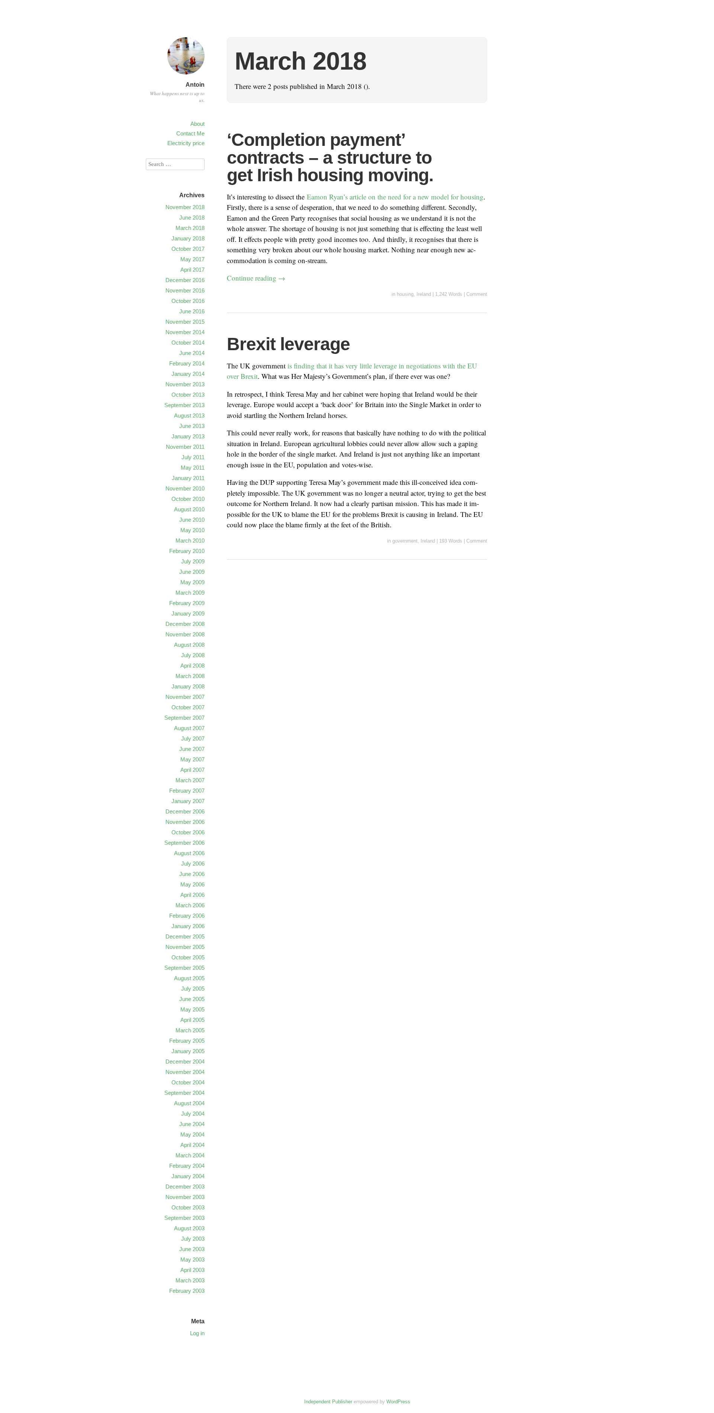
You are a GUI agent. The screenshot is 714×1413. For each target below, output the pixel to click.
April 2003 (192, 1270)
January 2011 (188, 478)
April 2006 (192, 895)
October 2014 (188, 342)
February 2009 (187, 603)
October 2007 (188, 707)
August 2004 (189, 1103)
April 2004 (192, 1145)
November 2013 (185, 384)
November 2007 (185, 697)
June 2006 (192, 874)
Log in (197, 1333)
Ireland (423, 294)
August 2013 (189, 415)
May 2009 (192, 582)
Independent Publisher (328, 1401)
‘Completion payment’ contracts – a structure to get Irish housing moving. (330, 157)
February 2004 (187, 1166)
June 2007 (192, 749)
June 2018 (192, 217)
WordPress (398, 1401)
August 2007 (189, 728)
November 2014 (185, 332)
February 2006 (187, 915)
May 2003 (192, 1259)
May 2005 (192, 1009)
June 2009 (192, 572)
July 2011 (193, 457)
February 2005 (187, 1041)
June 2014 (192, 353)
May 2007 (192, 759)
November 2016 (185, 290)
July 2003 (193, 1238)
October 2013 (188, 394)
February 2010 (187, 551)
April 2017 (192, 269)
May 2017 (192, 259)
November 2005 (185, 947)
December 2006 (185, 811)
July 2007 (193, 738)
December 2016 (185, 280)
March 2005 (190, 1030)
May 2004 (192, 1134)
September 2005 (184, 968)
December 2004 (185, 1061)
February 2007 (187, 790)
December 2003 (185, 1186)
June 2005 (192, 999)
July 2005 (193, 988)
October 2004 (188, 1082)
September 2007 (184, 718)
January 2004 (188, 1176)
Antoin (195, 84)
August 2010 (189, 509)
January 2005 (188, 1051)
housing (405, 294)
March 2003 (190, 1280)
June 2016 (192, 311)
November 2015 (185, 322)
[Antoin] (186, 75)
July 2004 (193, 1113)
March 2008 (190, 676)
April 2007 (192, 770)
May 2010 (192, 530)
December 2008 (185, 624)
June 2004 (192, 1124)
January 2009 (188, 613)
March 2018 (190, 228)
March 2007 (190, 780)
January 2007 (188, 801)
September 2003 (184, 1218)
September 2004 (184, 1093)
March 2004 (190, 1155)
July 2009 (193, 561)
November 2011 (185, 447)
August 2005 (189, 978)
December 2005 (185, 936)
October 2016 (188, 301)
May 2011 (193, 467)
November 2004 (185, 1072)
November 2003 (185, 1197)
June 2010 (192, 520)
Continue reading (256, 277)
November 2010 (185, 488)
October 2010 (188, 499)
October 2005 (188, 957)
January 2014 (188, 374)
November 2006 (185, 822)
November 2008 (185, 634)
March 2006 (190, 905)
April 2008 (192, 665)
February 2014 (187, 363)
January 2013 (188, 436)
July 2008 (193, 655)
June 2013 (192, 426)
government (405, 541)
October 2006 (188, 832)
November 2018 (185, 207)
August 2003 (189, 1228)
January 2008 (188, 686)
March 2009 (190, 592)
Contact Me (190, 133)
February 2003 (187, 1291)
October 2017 (188, 249)
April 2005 (192, 1020)
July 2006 (193, 863)
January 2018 (188, 238)
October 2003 (188, 1207)
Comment (476, 294)
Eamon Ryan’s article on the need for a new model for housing (395, 196)
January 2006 (188, 926)
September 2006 (184, 843)
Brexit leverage (288, 344)
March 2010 (190, 540)
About (197, 124)
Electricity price (186, 143)
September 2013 (184, 405)
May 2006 (192, 884)
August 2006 (189, 853)
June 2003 (192, 1249)
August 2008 (189, 645)
